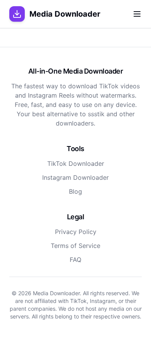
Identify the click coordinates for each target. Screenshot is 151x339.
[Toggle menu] (137, 14)
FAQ (75, 259)
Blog (75, 191)
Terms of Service (75, 246)
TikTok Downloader (75, 163)
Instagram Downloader (75, 177)
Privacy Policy (75, 232)
